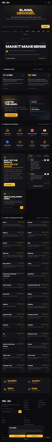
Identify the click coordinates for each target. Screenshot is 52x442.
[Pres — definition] (13, 225)
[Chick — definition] (13, 245)
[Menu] (49, 2)
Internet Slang (45, 232)
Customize (26, 438)
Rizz (22, 31)
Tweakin (15, 31)
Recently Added (30, 156)
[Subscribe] (21, 207)
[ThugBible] (6, 2)
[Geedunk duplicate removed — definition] (13, 277)
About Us (4, 420)
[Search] (46, 2)
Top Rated (38, 155)
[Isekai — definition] (38, 225)
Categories (26, 404)
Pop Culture (21, 263)
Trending (26, 407)
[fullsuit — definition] (38, 327)
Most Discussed (46, 156)
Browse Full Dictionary (42, 217)
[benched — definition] (13, 296)
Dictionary (26, 402)
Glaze (38, 31)
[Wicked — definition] (38, 255)
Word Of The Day (26, 38)
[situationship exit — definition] (38, 287)
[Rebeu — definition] (13, 235)
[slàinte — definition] (13, 306)
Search (45, 26)
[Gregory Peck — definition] (38, 317)
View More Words (37, 186)
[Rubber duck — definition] (38, 336)
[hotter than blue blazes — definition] (13, 347)
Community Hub (41, 402)
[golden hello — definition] (13, 317)
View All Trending (38, 69)
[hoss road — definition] (38, 357)
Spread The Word (11, 58)
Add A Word (9, 184)
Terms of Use (27, 420)
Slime (33, 31)
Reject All (17, 436)
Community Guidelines (29, 424)
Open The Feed (12, 115)
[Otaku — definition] (38, 347)
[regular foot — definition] (13, 368)
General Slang (20, 232)
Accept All (35, 436)
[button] (49, 69)
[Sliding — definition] (38, 306)
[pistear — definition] (13, 327)
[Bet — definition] (38, 245)
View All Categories (44, 124)
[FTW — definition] (38, 235)
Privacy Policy (27, 422)
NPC (48, 31)
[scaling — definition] (38, 368)
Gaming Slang (46, 365)
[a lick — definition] (38, 266)
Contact (3, 422)
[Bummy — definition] (13, 255)
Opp (43, 31)
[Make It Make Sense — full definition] (26, 50)
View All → (26, 34)
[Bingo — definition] (38, 296)
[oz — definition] (13, 336)
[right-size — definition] (13, 357)
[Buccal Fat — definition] (13, 266)
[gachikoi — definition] (38, 277)
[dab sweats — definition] (13, 287)
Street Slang (46, 242)
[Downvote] (45, 43)
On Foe (27, 31)
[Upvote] (41, 43)
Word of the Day (42, 404)
